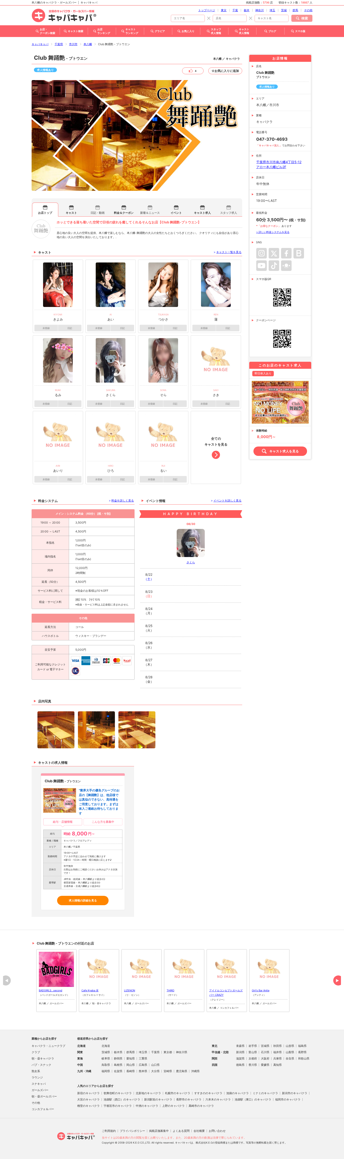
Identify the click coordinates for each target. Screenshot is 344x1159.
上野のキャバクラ (173, 1105)
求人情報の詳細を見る (83, 900)
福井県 (277, 1052)
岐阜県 (106, 1058)
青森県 (240, 1046)
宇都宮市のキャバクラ (118, 1105)
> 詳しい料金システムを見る (272, 232)
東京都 (168, 1052)
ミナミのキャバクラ (265, 1093)
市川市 (73, 44)
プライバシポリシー (132, 1131)
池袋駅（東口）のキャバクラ (253, 1099)
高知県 (277, 1065)
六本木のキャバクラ (218, 1099)
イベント (176, 212)
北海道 (106, 1046)
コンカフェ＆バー (43, 1109)
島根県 (118, 1065)
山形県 (290, 1046)
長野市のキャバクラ (188, 1099)
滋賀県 (240, 1058)
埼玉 (272, 10)
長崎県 (130, 1071)
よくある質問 (181, 1131)
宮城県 (265, 1046)
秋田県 (277, 1046)
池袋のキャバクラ (237, 1093)
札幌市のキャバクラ (177, 1093)
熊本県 (143, 1071)
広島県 (143, 1065)
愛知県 (130, 1058)
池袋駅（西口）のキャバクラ (122, 1099)
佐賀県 (118, 1071)
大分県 (155, 1071)
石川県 (265, 1052)
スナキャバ (39, 1083)
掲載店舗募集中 (159, 1131)
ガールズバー (40, 1090)
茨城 (284, 10)
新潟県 (240, 1052)
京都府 (253, 1058)
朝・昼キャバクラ (43, 1058)
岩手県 (253, 1046)
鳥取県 (106, 1065)
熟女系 (36, 1071)
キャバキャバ (40, 44)
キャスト (71, 212)
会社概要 (199, 1131)
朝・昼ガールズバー (44, 1096)
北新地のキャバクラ (148, 1093)
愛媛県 (265, 1065)
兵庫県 (277, 1058)
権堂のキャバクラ (88, 1105)
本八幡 (88, 44)
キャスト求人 (202, 212)
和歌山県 (303, 1058)
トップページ (206, 10)
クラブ (36, 1052)
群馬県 (130, 1052)
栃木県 (118, 1052)
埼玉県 (143, 1052)
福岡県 (106, 1071)
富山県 (253, 1052)
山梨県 (290, 1052)
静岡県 (118, 1058)
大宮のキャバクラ (88, 1099)
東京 (224, 10)
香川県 (253, 1065)
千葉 (235, 10)
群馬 (295, 10)
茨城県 (106, 1052)
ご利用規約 (109, 1131)
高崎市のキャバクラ (201, 1105)
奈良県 (290, 1058)
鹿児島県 (181, 1071)
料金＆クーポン (124, 212)
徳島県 (240, 1065)
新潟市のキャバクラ (294, 1093)
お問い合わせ (217, 1131)
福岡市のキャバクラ (287, 1099)
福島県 (302, 1046)
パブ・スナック (41, 1065)
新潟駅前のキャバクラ (158, 1099)
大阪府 (265, 1058)
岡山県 (130, 1065)
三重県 (143, 1058)
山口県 (155, 1065)
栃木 (246, 10)
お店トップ (45, 212)
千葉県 (59, 44)
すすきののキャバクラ (208, 1093)
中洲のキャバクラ (147, 1105)
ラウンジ (37, 1077)
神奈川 (259, 10)
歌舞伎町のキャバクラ (118, 1093)
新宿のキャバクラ (88, 1093)
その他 (308, 10)
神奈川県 (181, 1052)
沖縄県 (195, 1071)
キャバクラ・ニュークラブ (48, 1046)
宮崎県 (168, 1071)
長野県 (302, 1052)
